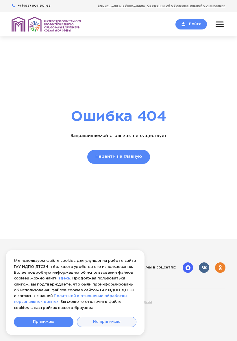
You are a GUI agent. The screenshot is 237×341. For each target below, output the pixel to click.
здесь (64, 278)
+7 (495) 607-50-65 (34, 6)
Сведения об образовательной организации (112, 302)
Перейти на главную (118, 156)
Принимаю (43, 322)
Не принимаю (107, 322)
